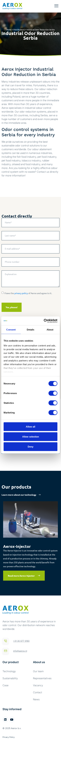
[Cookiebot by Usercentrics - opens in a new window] (43, 321)
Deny (30, 446)
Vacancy (38, 685)
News (36, 699)
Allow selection (30, 436)
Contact (37, 692)
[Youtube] (12, 719)
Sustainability (10, 678)
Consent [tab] (11, 329)
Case (5, 685)
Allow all (30, 426)
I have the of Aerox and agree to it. (28, 293)
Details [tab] (30, 329)
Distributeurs (19, 29)
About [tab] (50, 329)
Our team (38, 671)
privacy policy (21, 293)
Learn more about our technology (19, 494)
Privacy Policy (9, 737)
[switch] (52, 393)
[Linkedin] (5, 719)
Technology (9, 671)
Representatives (42, 678)
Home (8, 29)
